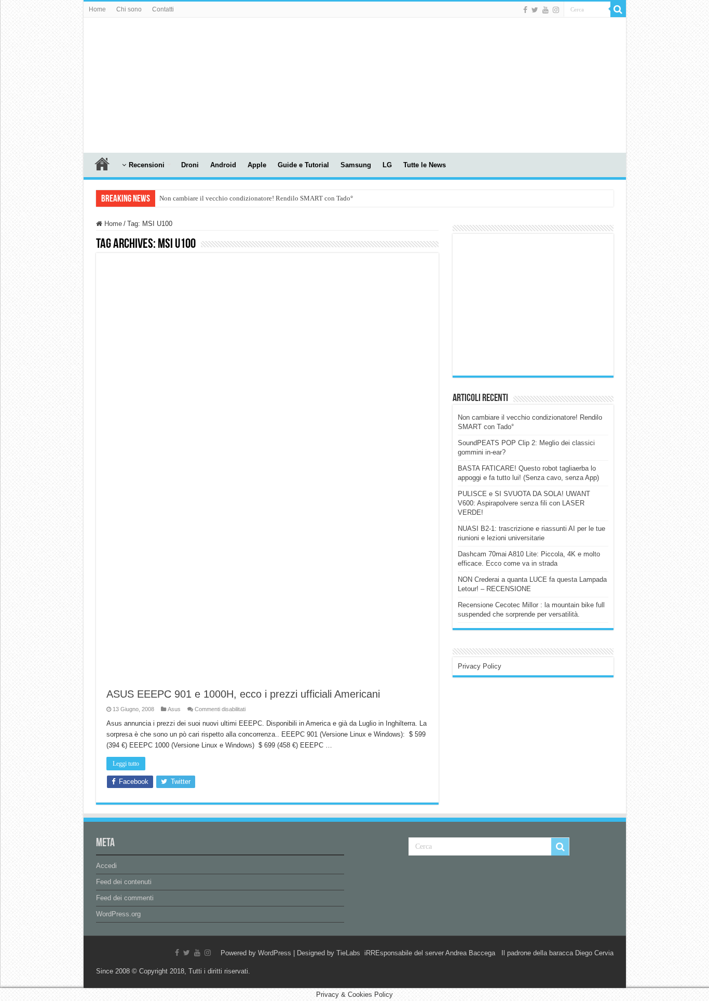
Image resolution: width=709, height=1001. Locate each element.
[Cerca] (618, 9)
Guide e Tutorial (303, 165)
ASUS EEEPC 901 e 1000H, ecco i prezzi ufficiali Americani (243, 694)
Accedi (106, 866)
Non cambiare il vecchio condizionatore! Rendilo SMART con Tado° (256, 198)
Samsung (355, 165)
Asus (174, 709)
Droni (190, 165)
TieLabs (348, 953)
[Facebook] (525, 10)
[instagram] (556, 10)
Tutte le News (424, 165)
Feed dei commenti (125, 898)
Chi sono (129, 9)
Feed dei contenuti (124, 882)
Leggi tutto (126, 763)
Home (97, 9)
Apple (257, 165)
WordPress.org (118, 914)
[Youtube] (545, 10)
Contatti (163, 9)
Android (223, 165)
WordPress (274, 953)
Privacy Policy (479, 666)
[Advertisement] (535, 304)
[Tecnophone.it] (140, 83)
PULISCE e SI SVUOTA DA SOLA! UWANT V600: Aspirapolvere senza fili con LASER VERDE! (524, 503)
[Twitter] (534, 10)
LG (387, 165)
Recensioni (147, 165)
